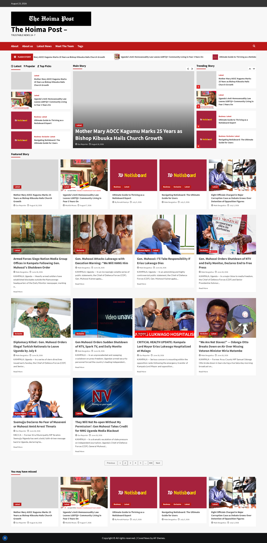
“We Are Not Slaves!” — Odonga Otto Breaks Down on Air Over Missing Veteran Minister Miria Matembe (223, 346)
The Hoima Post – (39, 29)
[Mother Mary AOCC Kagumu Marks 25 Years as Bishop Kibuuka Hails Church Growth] (206, 80)
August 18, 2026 (97, 144)
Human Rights (144, 250)
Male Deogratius (170, 202)
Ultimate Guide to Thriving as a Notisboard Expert (217, 57)
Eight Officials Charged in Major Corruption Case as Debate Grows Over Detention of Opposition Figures (231, 198)
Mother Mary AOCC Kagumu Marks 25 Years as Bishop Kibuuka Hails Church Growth (128, 134)
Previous (111, 463)
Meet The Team (64, 46)
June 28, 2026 (37, 272)
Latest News (44, 46)
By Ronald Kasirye (122, 202)
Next (158, 463)
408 (150, 463)
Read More (17, 291)
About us (27, 46)
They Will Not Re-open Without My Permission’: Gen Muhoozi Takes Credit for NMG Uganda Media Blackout (101, 426)
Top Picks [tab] (45, 66)
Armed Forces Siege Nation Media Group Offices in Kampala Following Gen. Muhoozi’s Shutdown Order (40, 263)
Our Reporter (83, 144)
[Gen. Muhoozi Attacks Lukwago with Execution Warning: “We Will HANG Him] (102, 235)
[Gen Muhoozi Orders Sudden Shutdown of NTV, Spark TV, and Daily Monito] (102, 318)
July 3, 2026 (234, 205)
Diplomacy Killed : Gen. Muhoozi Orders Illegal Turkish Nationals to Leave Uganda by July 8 (40, 346)
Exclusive (230, 136)
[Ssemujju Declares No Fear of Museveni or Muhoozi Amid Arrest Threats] (41, 398)
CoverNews (143, 537)
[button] (254, 46)
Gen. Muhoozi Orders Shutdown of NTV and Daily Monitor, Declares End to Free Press (225, 263)
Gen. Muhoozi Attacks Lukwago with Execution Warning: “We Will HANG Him (101, 261)
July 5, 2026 (137, 202)
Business (222, 116)
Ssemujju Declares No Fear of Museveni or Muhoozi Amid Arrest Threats (39, 424)
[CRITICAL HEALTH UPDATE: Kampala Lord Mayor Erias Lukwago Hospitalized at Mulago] (164, 318)
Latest (79, 125)
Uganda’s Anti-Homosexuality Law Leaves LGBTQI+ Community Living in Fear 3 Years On (136, 57)
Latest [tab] (17, 66)
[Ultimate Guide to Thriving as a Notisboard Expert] (206, 119)
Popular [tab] (30, 66)
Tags (80, 46)
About (14, 46)
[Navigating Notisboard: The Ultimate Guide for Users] (206, 139)
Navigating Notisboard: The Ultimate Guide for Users (236, 141)
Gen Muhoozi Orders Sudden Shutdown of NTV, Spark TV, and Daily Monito (101, 344)
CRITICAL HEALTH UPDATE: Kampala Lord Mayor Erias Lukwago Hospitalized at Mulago (164, 346)
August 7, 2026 (85, 205)
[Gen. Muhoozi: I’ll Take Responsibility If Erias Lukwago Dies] (164, 235)
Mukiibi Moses (70, 205)
